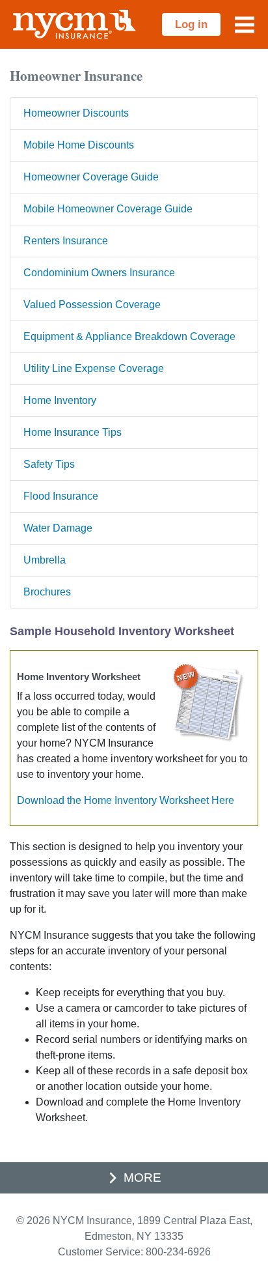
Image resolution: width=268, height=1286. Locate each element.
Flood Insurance (60, 496)
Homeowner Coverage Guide (91, 176)
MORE (142, 1177)
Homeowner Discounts (76, 113)
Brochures (47, 591)
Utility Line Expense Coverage (93, 368)
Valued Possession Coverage (92, 304)
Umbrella (44, 559)
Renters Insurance (65, 240)
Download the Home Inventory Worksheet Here (125, 800)
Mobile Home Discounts (78, 144)
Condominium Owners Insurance (99, 272)
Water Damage (57, 528)
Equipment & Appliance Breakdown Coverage (129, 336)
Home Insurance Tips (72, 432)
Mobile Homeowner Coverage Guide (108, 208)
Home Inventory (59, 400)
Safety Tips (49, 464)
